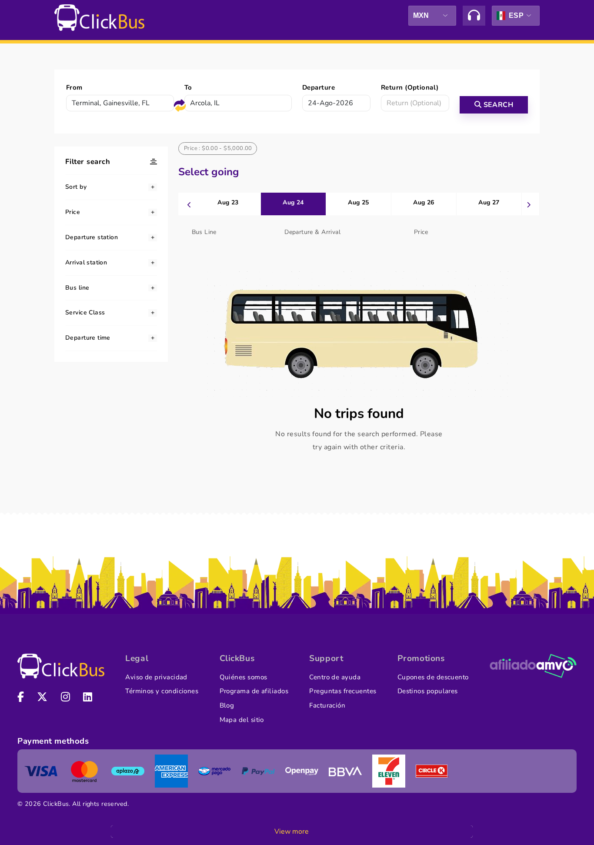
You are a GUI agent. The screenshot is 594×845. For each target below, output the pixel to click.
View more (291, 831)
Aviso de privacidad (156, 677)
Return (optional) (410, 87)
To (188, 87)
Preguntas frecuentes (342, 691)
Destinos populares (427, 691)
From (74, 87)
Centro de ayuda (334, 677)
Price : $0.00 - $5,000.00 (218, 148)
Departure (318, 87)
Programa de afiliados (254, 691)
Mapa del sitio (242, 719)
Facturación (327, 705)
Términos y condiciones (161, 691)
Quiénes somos (243, 677)
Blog (227, 705)
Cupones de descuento (433, 677)
